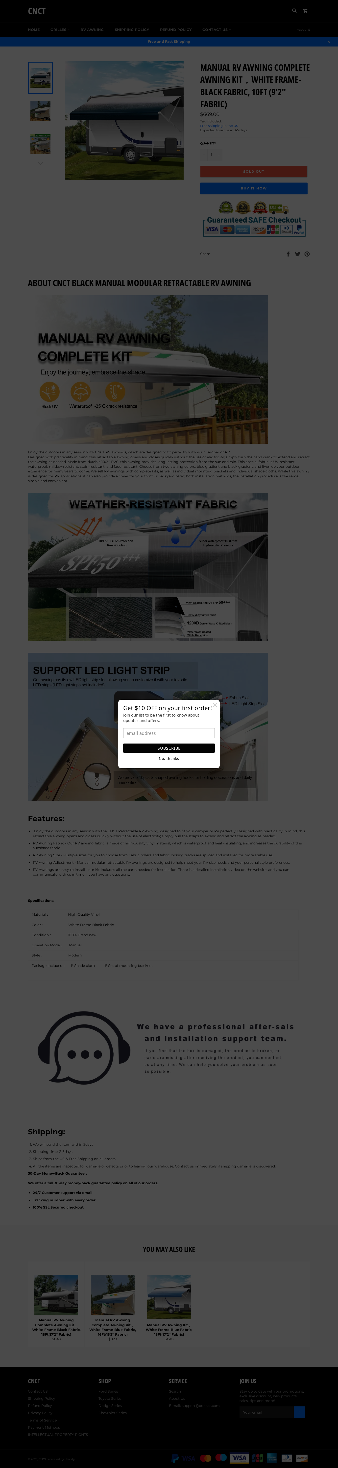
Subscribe (169, 748)
